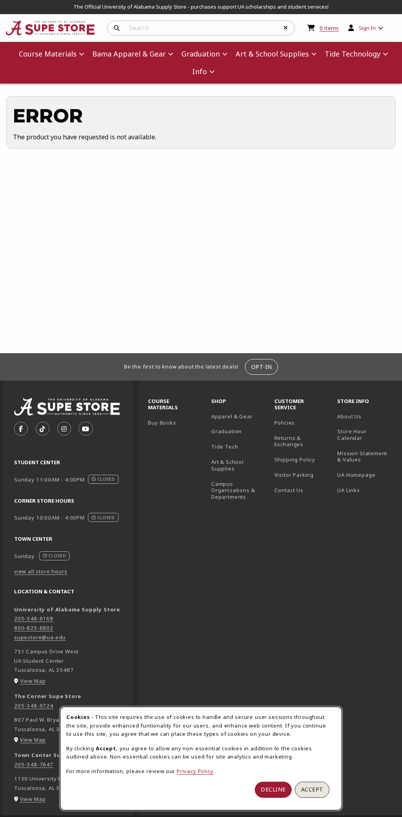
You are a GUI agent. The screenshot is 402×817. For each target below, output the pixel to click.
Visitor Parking (294, 474)
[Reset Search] (285, 28)
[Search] (117, 28)
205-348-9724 (33, 705)
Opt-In (261, 366)
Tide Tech (224, 446)
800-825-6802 (33, 627)
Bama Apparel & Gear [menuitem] (129, 53)
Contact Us (288, 490)
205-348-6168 (33, 618)
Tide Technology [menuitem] (352, 53)
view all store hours (41, 571)
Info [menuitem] (199, 71)
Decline (273, 789)
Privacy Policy (195, 771)
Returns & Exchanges (288, 441)
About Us (349, 416)
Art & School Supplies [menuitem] (272, 53)
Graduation (226, 431)
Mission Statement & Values (362, 456)
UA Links (348, 490)
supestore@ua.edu (40, 637)
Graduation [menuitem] (200, 53)
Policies (284, 422)
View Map (33, 680)
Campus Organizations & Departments (239, 490)
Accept (312, 789)
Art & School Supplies (227, 465)
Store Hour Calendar (365, 434)
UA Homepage (365, 474)
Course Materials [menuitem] (48, 53)
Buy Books (162, 422)
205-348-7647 (33, 764)
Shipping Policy (294, 459)
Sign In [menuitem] (367, 27)
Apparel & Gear (232, 416)
